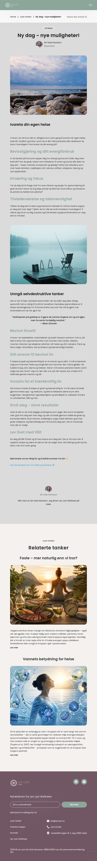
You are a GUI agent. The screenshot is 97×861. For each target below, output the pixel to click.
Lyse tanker (26, 16)
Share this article (75, 16)
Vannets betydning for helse (48, 659)
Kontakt (14, 832)
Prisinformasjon (17, 826)
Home (13, 16)
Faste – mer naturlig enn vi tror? (48, 558)
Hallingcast (28, 812)
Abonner (74, 804)
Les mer (14, 647)
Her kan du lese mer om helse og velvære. (31, 465)
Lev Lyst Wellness (18, 838)
